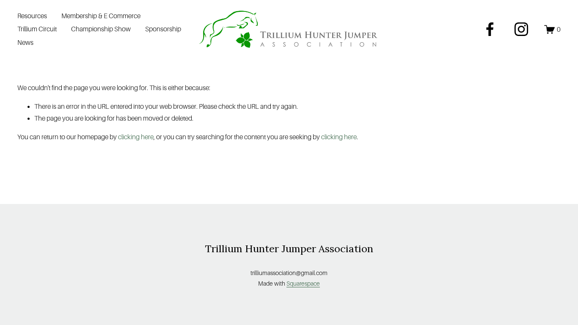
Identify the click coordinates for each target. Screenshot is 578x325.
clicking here (136, 136)
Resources (32, 15)
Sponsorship (163, 29)
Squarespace (303, 283)
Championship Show (101, 29)
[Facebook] (490, 29)
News (25, 42)
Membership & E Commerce (100, 15)
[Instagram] (521, 29)
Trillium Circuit (37, 29)
